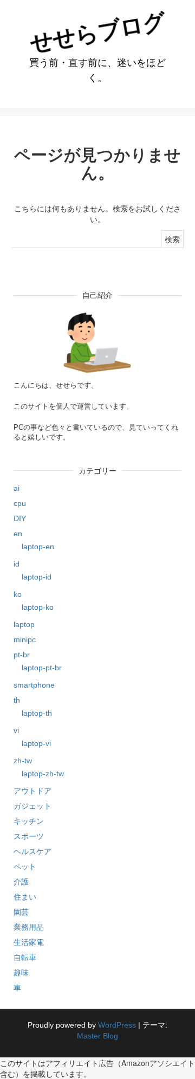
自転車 (25, 957)
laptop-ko (38, 607)
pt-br (22, 654)
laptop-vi (36, 743)
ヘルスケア (32, 851)
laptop (24, 624)
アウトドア (32, 791)
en (18, 533)
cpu (20, 503)
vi (16, 730)
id (17, 564)
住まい (25, 896)
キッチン (29, 821)
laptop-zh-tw (43, 773)
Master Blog (97, 1035)
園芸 (21, 912)
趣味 (21, 972)
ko (18, 594)
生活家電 (29, 942)
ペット (25, 866)
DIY (20, 518)
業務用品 (29, 927)
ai (17, 488)
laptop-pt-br (42, 667)
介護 (21, 881)
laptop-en (38, 546)
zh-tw (23, 760)
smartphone (34, 685)
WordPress (117, 1025)
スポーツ (29, 836)
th (17, 700)
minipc (25, 639)
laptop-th (37, 713)
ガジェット (32, 806)
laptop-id (36, 576)
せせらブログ (97, 32)
